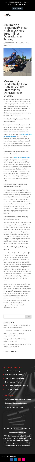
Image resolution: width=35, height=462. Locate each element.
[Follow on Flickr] (23, 459)
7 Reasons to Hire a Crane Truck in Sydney (17, 331)
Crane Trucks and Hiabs (14, 407)
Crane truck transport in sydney (16, 385)
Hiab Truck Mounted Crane (15, 378)
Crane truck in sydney (13, 382)
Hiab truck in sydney (12, 371)
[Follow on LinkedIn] (15, 459)
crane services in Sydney (22, 157)
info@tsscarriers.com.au (17, 432)
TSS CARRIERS (9, 43)
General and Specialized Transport (18, 399)
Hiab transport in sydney (14, 374)
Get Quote (17, 8)
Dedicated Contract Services (16, 403)
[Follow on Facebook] (11, 459)
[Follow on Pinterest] (19, 459)
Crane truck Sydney (12, 389)
